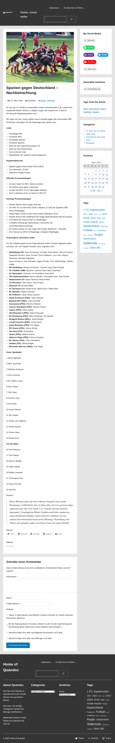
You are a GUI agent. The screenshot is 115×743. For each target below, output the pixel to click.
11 (107, 174)
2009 (95, 214)
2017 (105, 214)
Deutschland (93, 109)
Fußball (87, 230)
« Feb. (92, 190)
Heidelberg (102, 230)
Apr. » (99, 190)
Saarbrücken (89, 238)
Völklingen (86, 248)
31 (103, 187)
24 (103, 183)
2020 (99, 218)
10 (103, 174)
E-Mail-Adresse (13, 604)
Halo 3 (95, 230)
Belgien (101, 222)
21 (92, 183)
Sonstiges (90, 143)
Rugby (43, 101)
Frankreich (104, 226)
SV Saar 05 (101, 243)
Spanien (96, 112)
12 (85, 179)
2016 (99, 214)
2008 (90, 214)
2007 (85, 214)
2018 (85, 109)
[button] (10, 13)
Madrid (103, 109)
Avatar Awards (90, 222)
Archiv (61, 691)
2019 (93, 218)
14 (92, 179)
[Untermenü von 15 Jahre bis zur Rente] (84, 8)
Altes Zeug (90, 134)
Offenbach (91, 235)
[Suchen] (71, 19)
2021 (104, 218)
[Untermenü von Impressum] (60, 8)
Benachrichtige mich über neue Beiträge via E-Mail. (30, 638)
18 (107, 179)
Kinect (85, 235)
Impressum (54, 8)
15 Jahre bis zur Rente (73, 8)
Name (9, 598)
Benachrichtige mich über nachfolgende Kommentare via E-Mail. (36, 633)
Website (9, 609)
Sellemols (51, 101)
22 (96, 183)
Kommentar (11, 577)
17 (103, 179)
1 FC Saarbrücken (94, 209)
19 (85, 183)
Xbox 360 (95, 247)
